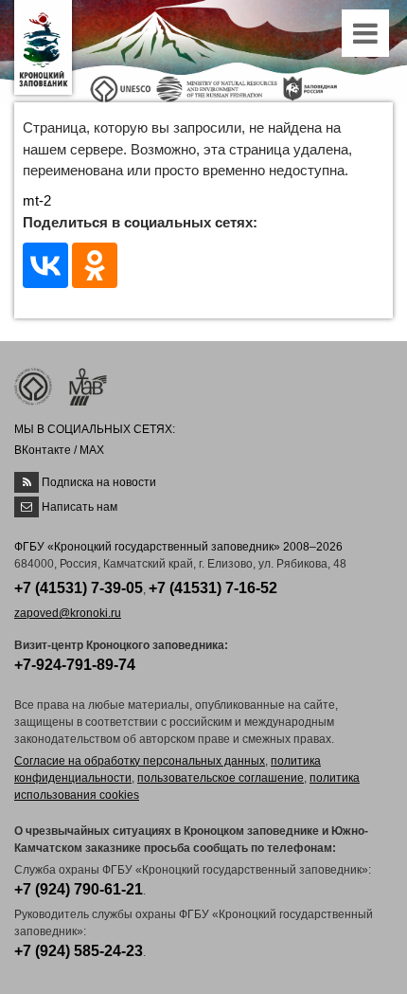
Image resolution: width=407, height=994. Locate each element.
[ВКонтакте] (45, 265)
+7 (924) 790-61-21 (78, 889)
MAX (92, 450)
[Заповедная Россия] (310, 88)
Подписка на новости (99, 482)
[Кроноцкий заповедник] (43, 47)
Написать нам (79, 507)
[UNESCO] (120, 88)
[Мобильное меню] (367, 38)
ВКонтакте (42, 450)
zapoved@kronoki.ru (67, 613)
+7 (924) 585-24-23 (78, 951)
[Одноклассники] (94, 265)
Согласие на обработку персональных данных (139, 761)
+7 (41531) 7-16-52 (213, 588)
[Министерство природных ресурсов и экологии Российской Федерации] (217, 88)
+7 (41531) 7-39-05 (78, 588)
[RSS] (26, 482)
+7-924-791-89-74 (74, 665)
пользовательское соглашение (220, 778)
